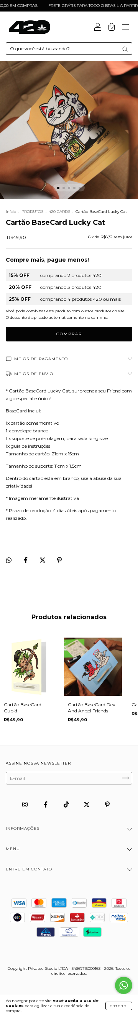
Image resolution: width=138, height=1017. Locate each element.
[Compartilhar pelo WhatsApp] (9, 560)
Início (11, 211)
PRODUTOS (32, 211)
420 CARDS (59, 211)
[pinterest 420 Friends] (107, 804)
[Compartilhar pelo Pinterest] (59, 560)
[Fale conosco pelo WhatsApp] (123, 985)
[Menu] (125, 28)
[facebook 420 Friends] (46, 804)
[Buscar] (124, 49)
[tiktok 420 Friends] (66, 804)
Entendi (119, 1006)
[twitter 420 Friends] (87, 804)
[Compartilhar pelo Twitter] (43, 560)
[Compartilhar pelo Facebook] (26, 560)
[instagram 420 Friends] (25, 804)
